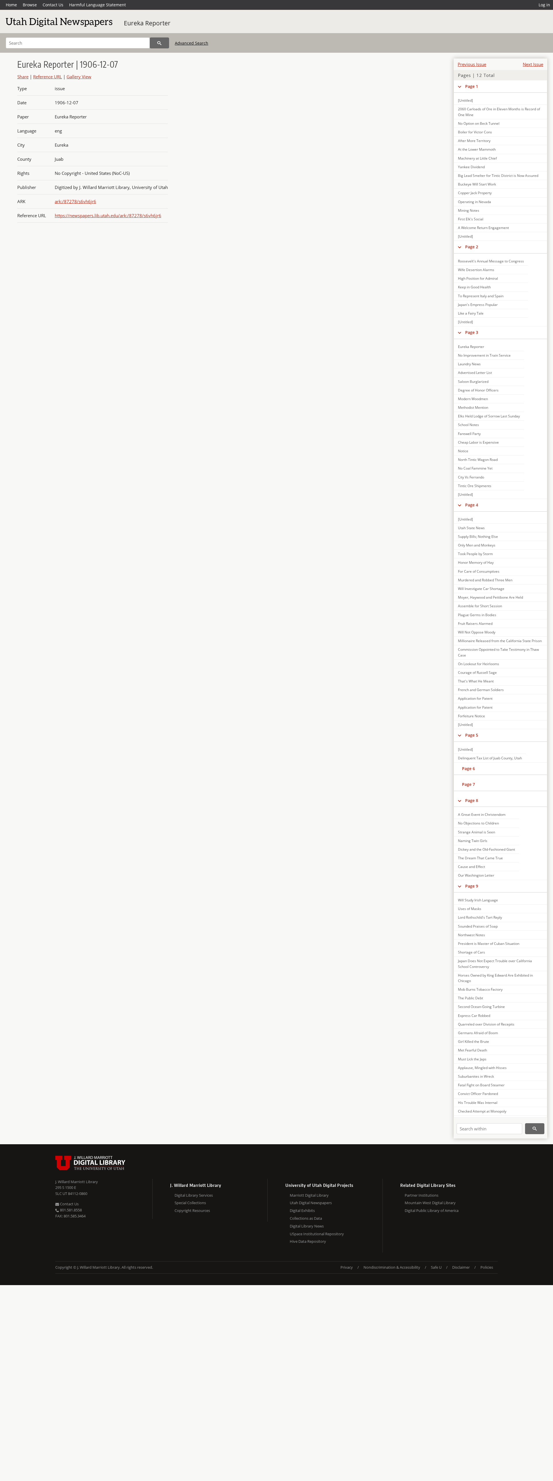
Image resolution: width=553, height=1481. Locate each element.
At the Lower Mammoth (477, 149)
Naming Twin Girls (472, 840)
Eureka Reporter (147, 23)
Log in (544, 4)
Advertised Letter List (475, 372)
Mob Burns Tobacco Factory (480, 989)
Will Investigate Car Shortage (481, 588)
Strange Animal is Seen (476, 832)
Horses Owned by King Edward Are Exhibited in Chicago (495, 978)
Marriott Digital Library (309, 1195)
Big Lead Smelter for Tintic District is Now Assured (498, 175)
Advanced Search (191, 43)
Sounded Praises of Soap (478, 926)
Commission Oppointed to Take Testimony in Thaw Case (498, 652)
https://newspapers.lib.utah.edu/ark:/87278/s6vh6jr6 (108, 215)
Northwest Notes (471, 935)
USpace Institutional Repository (317, 1233)
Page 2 (471, 246)
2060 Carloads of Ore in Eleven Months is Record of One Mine (499, 112)
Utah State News (471, 527)
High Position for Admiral (478, 278)
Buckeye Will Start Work (477, 184)
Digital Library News (307, 1226)
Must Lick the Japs (472, 1059)
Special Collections (190, 1202)
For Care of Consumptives (478, 571)
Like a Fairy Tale (471, 313)
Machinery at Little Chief (477, 158)
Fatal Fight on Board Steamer (481, 1085)
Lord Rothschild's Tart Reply (480, 917)
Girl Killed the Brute (473, 1041)
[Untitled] (465, 100)
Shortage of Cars (471, 952)
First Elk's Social (470, 219)
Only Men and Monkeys (476, 545)
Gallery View (79, 77)
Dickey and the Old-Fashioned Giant (486, 849)
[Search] (159, 42)
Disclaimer (461, 1267)
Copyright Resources (192, 1210)
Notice (463, 451)
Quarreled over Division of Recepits (486, 1024)
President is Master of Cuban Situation (488, 943)
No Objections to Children (478, 823)
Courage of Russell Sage (477, 672)
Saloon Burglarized (473, 381)
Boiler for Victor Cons (475, 132)
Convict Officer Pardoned (478, 1093)
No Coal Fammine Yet (475, 468)
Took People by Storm (475, 553)
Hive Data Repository (308, 1241)
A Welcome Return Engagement (483, 227)
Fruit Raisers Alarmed (475, 623)
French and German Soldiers (481, 689)
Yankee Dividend (471, 166)
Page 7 (468, 784)
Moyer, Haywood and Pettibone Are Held (490, 597)
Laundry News (469, 364)
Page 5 (471, 735)
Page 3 (471, 332)
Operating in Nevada (474, 201)
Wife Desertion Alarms (476, 269)
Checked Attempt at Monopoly (482, 1111)
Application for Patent (475, 698)
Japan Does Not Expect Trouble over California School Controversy (495, 963)
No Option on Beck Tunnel (478, 123)
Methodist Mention (473, 407)
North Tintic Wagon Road (478, 459)
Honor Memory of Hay (476, 562)
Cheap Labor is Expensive (478, 442)
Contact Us (53, 4)
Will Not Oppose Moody (476, 632)
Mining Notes (468, 210)
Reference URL (47, 77)
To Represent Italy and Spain (480, 296)
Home (11, 4)
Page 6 (468, 768)
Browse (30, 4)
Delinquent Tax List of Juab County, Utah (490, 758)
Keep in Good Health (474, 287)
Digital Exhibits (302, 1210)
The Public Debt (470, 998)
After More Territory (474, 140)
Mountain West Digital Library (430, 1202)
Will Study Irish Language (478, 900)
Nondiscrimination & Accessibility (391, 1267)
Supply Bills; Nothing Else (478, 536)
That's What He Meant (476, 681)
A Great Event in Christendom (481, 814)
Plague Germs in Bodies (477, 614)
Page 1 (471, 86)
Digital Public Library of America (432, 1210)
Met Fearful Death (472, 1050)
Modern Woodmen (473, 398)
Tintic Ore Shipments (474, 485)
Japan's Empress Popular (478, 304)
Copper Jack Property (475, 192)
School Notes (468, 424)
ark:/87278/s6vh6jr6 (75, 201)
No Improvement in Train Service (484, 355)
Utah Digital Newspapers (311, 1202)
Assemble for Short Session (480, 606)
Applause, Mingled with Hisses (482, 1067)
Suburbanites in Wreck (476, 1076)
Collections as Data (306, 1218)
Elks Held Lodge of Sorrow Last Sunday (489, 416)
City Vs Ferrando (471, 477)
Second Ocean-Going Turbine (481, 1006)
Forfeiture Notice (471, 716)
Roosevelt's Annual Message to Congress (491, 261)
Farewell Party (469, 433)
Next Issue (533, 64)
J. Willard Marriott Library (76, 1181)
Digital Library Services (194, 1195)
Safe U (436, 1267)
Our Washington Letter (476, 875)
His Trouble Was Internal (477, 1102)
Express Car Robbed (474, 1015)
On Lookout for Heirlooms (478, 663)
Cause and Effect (471, 866)
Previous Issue (472, 64)
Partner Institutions (421, 1195)
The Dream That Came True (480, 858)
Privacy (346, 1267)
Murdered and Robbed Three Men (485, 580)
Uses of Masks (469, 908)
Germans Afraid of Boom (478, 1032)
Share (23, 77)
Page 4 (471, 505)
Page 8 (471, 800)
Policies (486, 1267)
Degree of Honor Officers (478, 390)
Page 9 (471, 886)
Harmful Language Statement (97, 4)
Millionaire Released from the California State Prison (500, 640)
